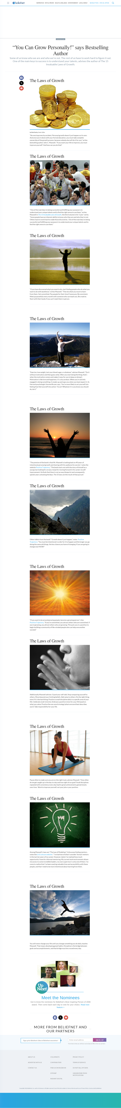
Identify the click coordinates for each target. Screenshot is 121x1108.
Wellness (61, 3)
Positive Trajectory (43, 467)
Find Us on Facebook (58, 1068)
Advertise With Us (35, 1062)
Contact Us (32, 1068)
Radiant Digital (56, 1078)
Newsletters (94, 3)
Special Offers (104, 3)
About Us (31, 1057)
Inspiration (40, 3)
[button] (113, 3)
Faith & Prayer (49, 3)
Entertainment (73, 3)
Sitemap (53, 1073)
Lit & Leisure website (44, 854)
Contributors (55, 1062)
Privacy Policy (78, 1057)
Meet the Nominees (60, 997)
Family (83, 3)
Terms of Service (79, 1062)
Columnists (54, 1057)
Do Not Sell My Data (80, 1068)
